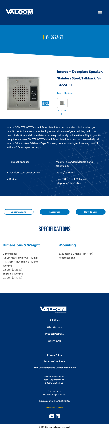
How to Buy (90, 212)
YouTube (51, 416)
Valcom (19, 12)
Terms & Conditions (54, 361)
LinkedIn (58, 416)
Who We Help (54, 327)
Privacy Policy (54, 355)
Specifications (18, 212)
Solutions (54, 320)
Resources (54, 212)
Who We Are (54, 341)
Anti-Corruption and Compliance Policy (54, 368)
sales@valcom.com (54, 407)
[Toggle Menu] (100, 12)
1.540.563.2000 (62, 401)
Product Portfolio (54, 334)
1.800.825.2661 (46, 401)
